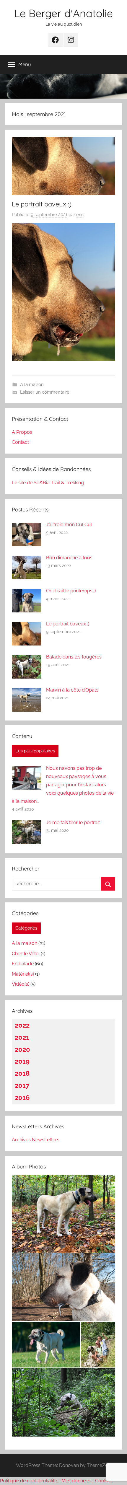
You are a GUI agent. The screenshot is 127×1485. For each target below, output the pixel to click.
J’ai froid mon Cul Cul (69, 524)
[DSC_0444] (63, 1402)
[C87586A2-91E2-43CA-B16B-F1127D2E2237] (63, 1214)
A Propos (22, 432)
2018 (22, 1073)
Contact (20, 442)
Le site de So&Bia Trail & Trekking (48, 482)
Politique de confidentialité (28, 1481)
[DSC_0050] (63, 1287)
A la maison (32, 384)
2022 (22, 1025)
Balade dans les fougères (74, 657)
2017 (22, 1085)
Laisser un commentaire (44, 392)
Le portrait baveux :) (41, 204)
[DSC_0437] (46, 1344)
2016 (22, 1097)
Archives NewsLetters (35, 1139)
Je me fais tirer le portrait (73, 822)
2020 (22, 1049)
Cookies (104, 1481)
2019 (22, 1061)
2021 (22, 1037)
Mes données (76, 1481)
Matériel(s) (23, 974)
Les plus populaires (35, 751)
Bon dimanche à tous (69, 557)
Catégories (26, 928)
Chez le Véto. (26, 953)
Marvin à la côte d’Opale (72, 690)
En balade (23, 963)
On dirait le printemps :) (71, 591)
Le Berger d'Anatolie (63, 13)
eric (80, 214)
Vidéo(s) (20, 984)
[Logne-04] (98, 1344)
